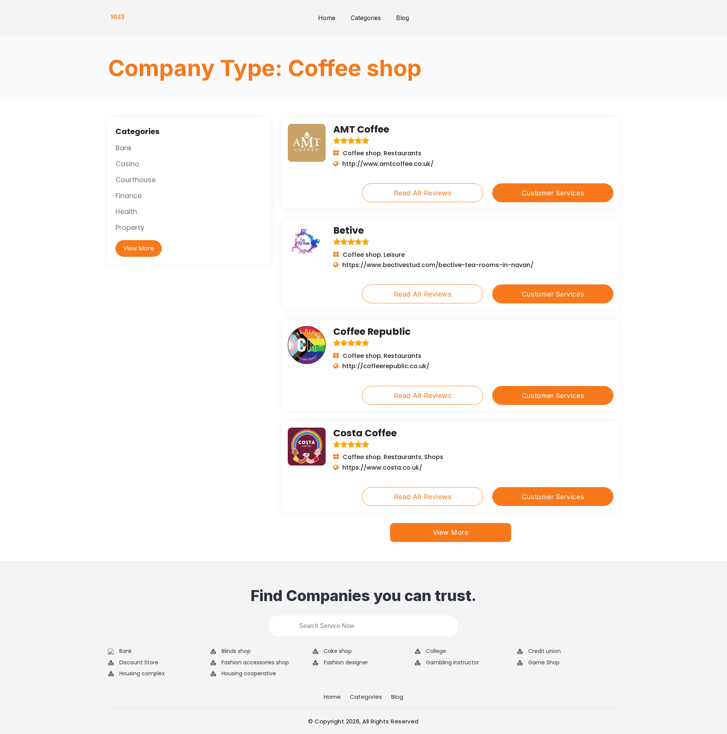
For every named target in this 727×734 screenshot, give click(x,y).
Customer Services (553, 193)
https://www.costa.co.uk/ (382, 467)
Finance (128, 195)
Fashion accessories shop (255, 662)
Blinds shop (236, 651)
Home (326, 18)
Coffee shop (362, 153)
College (436, 651)
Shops (433, 457)
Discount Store (138, 662)
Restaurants (402, 153)
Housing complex (142, 673)
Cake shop (338, 651)
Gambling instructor (452, 662)
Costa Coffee (365, 433)
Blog (402, 18)
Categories (366, 18)
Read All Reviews (423, 193)
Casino (127, 164)
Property (129, 227)
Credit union (544, 651)
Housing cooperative (249, 673)
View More (138, 248)
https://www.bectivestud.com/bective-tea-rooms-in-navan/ (438, 265)
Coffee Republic (371, 331)
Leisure (394, 254)
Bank (123, 148)
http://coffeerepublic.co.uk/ (385, 366)
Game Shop (544, 662)
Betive (348, 230)
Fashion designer (346, 662)
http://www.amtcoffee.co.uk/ (388, 163)
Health (126, 211)
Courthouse (135, 179)
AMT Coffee (361, 129)
